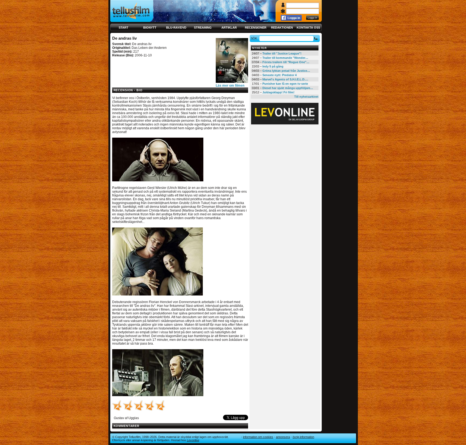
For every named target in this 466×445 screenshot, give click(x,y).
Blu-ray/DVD (176, 27)
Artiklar (229, 27)
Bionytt (149, 27)
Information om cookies (258, 437)
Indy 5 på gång (272, 66)
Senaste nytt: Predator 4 (279, 75)
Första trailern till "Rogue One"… (285, 62)
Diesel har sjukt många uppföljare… (287, 88)
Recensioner (255, 27)
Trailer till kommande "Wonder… (285, 57)
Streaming (203, 27)
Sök (254, 38)
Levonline (193, 440)
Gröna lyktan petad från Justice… (286, 70)
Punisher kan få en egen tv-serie (285, 83)
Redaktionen (282, 27)
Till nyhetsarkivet (306, 96)
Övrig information (303, 437)
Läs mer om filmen (230, 85)
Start (123, 27)
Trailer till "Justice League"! (281, 53)
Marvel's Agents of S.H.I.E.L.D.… (285, 79)
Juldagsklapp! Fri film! (278, 92)
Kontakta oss (308, 27)
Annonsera (283, 437)
